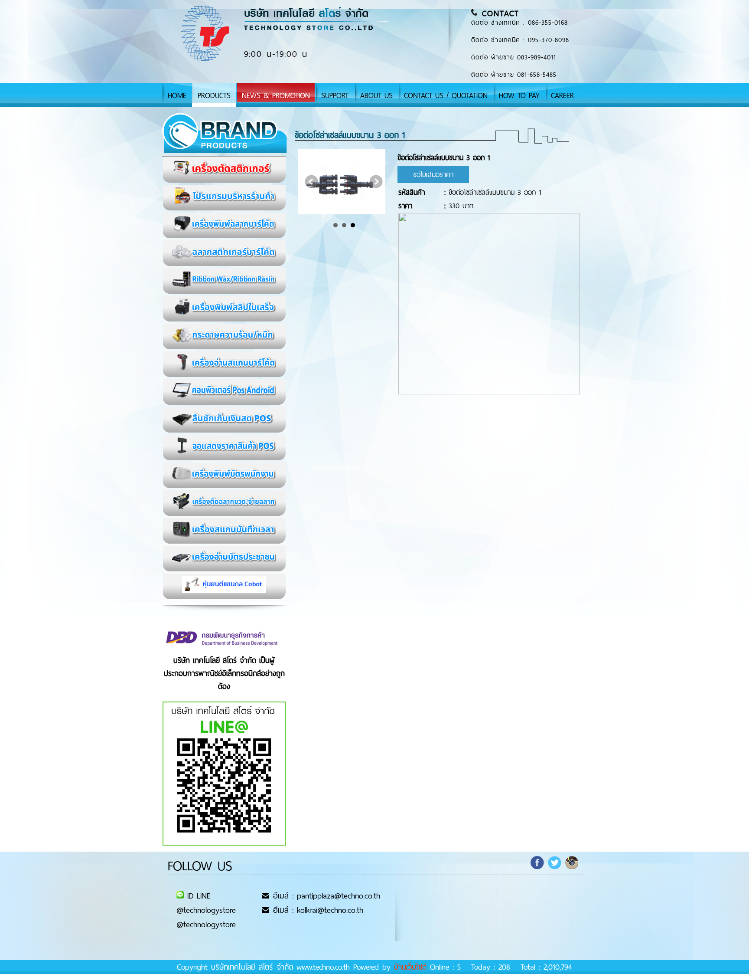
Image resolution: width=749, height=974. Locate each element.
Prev (312, 182)
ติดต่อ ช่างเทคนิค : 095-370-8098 (520, 40)
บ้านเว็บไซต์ (410, 967)
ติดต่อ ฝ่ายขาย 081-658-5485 (514, 74)
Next (376, 182)
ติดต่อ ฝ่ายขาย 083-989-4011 (513, 57)
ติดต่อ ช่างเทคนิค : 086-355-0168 (519, 22)
